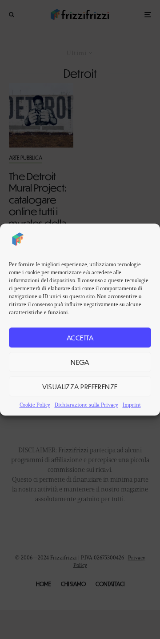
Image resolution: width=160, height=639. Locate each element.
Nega (80, 362)
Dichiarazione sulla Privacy (86, 404)
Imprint (132, 404)
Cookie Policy (35, 404)
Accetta (80, 337)
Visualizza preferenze (79, 386)
